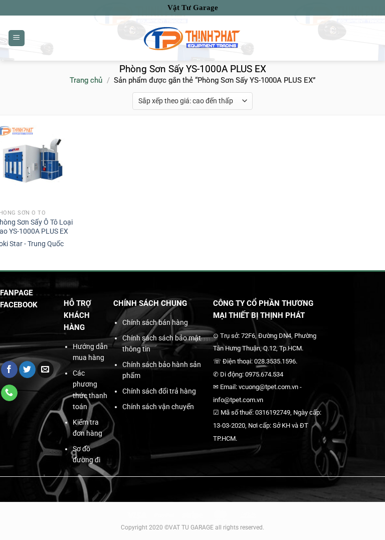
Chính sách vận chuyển (158, 407)
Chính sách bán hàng (155, 322)
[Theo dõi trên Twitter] (27, 369)
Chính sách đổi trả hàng (159, 391)
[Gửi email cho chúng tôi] (45, 369)
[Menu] (17, 38)
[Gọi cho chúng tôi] (9, 393)
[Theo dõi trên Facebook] (9, 369)
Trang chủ (86, 80)
